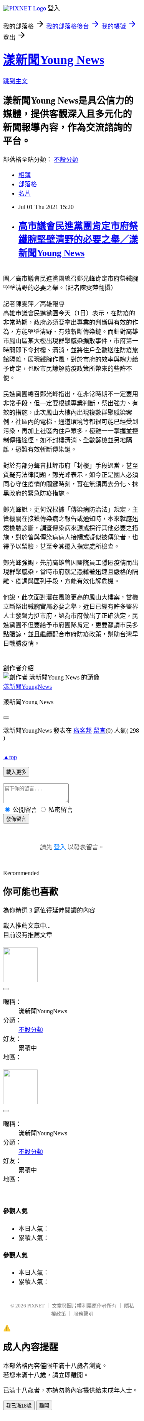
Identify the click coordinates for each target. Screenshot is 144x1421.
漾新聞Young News (53, 60)
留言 (99, 730)
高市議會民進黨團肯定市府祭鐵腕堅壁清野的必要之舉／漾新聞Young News (78, 239)
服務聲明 (83, 1314)
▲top (10, 757)
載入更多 (16, 772)
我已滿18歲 (18, 1406)
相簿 (24, 175)
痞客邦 (82, 730)
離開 (44, 1406)
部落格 (27, 184)
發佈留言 (16, 819)
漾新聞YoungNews (27, 686)
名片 (24, 193)
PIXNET (36, 1306)
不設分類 (66, 159)
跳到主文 (15, 81)
